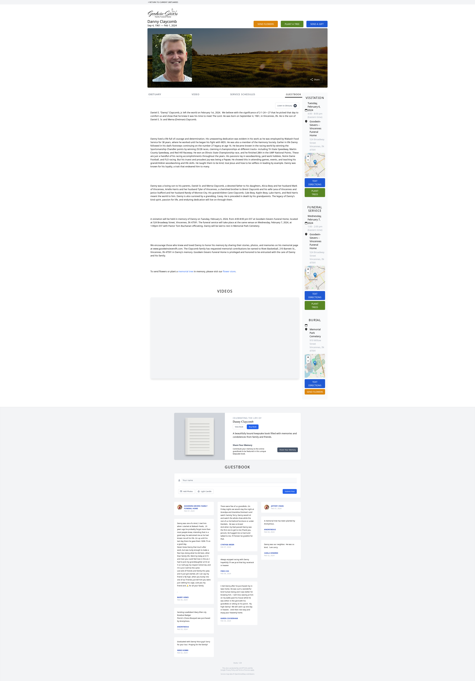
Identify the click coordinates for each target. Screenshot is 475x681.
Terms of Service (244, 670)
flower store (229, 271)
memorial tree (185, 271)
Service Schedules (242, 94)
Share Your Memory (287, 450)
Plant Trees (314, 192)
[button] (315, 162)
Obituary (154, 94)
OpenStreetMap (240, 674)
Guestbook (293, 94)
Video (196, 94)
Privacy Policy (230, 670)
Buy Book (252, 427)
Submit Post (290, 491)
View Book (239, 427)
